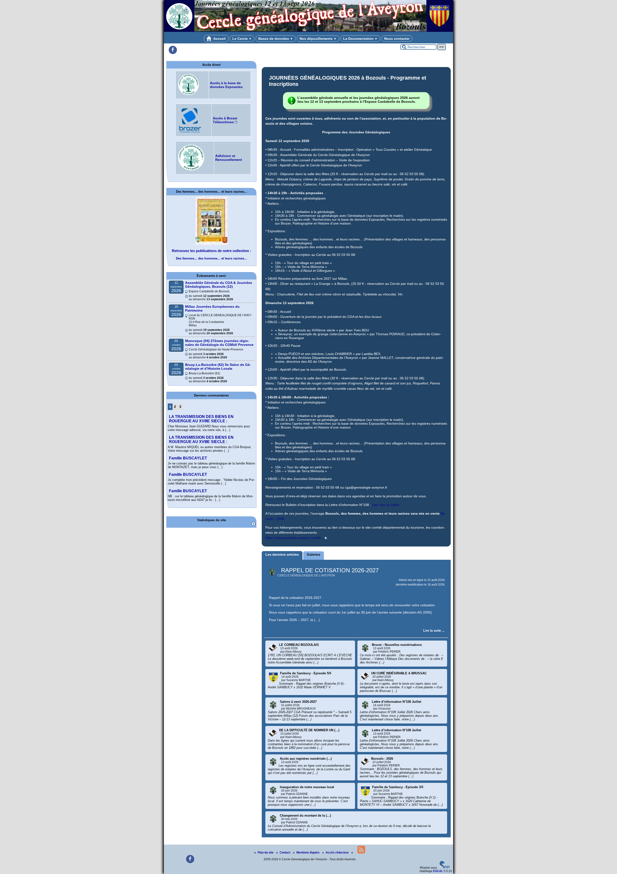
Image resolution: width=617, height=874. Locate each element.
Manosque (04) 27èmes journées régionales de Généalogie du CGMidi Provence (219, 343)
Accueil (219, 39)
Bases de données (275, 39)
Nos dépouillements (318, 39)
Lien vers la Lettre (385, 505)
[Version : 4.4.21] (445, 867)
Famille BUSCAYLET (188, 458)
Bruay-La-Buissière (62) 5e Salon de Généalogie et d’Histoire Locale (218, 366)
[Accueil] (308, 31)
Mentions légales (308, 852)
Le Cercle (242, 39)
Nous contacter (396, 39)
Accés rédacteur (337, 852)
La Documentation (360, 39)
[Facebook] (173, 50)
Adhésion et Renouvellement (228, 158)
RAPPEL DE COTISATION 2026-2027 (330, 570)
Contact (285, 852)
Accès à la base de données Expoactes (226, 85)
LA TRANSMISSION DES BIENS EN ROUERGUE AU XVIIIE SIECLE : (201, 419)
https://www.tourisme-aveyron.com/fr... (294, 538)
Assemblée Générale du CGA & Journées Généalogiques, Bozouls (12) (218, 284)
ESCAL (438, 871)
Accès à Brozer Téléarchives (225, 120)
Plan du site (266, 852)
